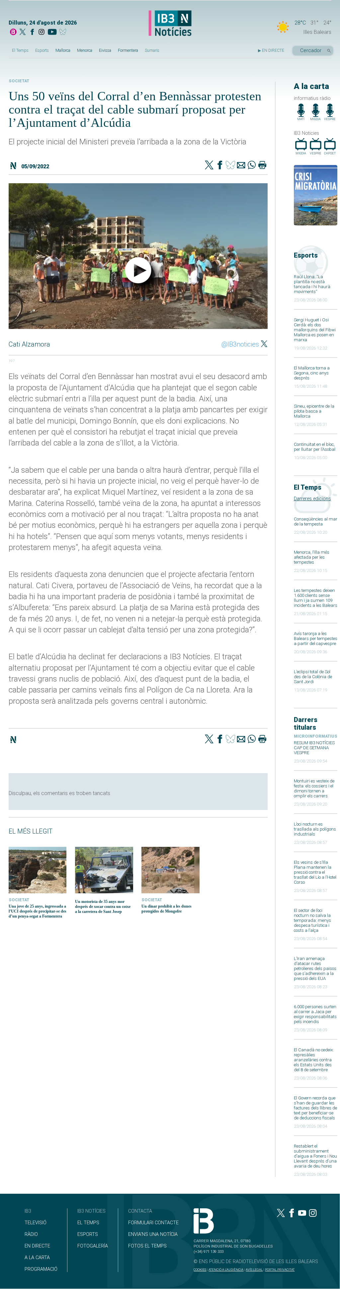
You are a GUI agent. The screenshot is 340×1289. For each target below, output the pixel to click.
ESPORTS (87, 1234)
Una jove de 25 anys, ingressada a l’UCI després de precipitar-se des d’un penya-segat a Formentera (37, 911)
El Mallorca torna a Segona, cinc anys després (312, 372)
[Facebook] (32, 33)
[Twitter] (209, 165)
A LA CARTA (37, 1257)
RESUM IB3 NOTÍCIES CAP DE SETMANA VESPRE (314, 747)
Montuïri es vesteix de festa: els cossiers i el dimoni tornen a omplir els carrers (314, 788)
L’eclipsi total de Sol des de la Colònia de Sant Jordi (313, 676)
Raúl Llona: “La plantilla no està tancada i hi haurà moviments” (312, 284)
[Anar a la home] (13, 33)
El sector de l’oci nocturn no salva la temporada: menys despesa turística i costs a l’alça (312, 920)
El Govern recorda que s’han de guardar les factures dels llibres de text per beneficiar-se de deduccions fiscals (315, 1107)
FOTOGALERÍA (92, 1246)
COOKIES (200, 1269)
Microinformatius (315, 736)
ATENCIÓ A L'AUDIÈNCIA (226, 1269)
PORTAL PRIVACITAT (280, 1269)
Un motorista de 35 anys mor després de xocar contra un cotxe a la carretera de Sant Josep (102, 906)
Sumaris (152, 50)
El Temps (20, 50)
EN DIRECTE (37, 1246)
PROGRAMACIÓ (41, 1269)
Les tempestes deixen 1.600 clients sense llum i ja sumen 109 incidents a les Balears (315, 598)
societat (19, 81)
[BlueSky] (63, 33)
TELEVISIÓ (35, 1223)
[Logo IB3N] (170, 23)
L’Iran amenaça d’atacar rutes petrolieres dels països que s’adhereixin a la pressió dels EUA (315, 968)
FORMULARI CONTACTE (153, 1223)
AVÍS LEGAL (254, 1269)
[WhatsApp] (251, 165)
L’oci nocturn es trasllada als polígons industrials (315, 829)
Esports (42, 50)
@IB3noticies (240, 344)
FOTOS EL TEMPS (147, 1246)
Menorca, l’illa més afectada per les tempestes (311, 557)
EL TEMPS (88, 1223)
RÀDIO (31, 1234)
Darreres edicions (312, 499)
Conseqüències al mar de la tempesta (315, 521)
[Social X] (22, 33)
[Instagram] (41, 33)
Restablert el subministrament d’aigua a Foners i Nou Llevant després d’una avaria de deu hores (315, 1156)
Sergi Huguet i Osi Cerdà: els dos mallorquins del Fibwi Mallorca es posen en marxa (315, 329)
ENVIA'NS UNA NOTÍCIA (153, 1234)
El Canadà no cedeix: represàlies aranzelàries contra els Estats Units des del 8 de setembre (314, 1059)
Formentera (128, 50)
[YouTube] (51, 33)
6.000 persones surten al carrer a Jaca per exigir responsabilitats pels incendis (315, 1014)
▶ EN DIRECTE (271, 50)
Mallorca (62, 50)
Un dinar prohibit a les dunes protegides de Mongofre (166, 909)
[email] (241, 165)
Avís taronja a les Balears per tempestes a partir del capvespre (315, 638)
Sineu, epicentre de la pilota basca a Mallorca (314, 411)
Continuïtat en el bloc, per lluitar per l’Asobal (314, 447)
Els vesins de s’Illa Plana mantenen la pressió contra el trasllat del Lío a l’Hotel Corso (315, 872)
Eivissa (105, 50)
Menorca (84, 50)
